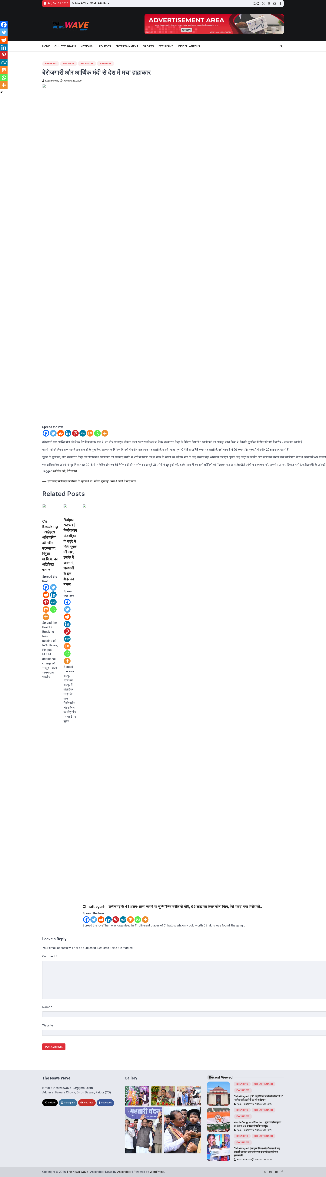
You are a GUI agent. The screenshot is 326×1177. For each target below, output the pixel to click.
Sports (148, 46)
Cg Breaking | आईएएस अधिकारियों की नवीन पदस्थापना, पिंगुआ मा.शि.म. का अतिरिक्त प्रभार (50, 545)
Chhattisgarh (65, 46)
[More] (104, 433)
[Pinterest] (75, 433)
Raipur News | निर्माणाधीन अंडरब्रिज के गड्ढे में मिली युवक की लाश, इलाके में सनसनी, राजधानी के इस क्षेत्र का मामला (70, 552)
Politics (105, 46)
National (87, 46)
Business (68, 63)
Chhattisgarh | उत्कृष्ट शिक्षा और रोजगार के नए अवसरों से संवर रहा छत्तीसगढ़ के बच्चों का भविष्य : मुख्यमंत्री (257, 1152)
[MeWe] (82, 433)
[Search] (281, 46)
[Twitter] (53, 433)
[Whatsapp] (97, 433)
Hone (46, 46)
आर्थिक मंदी (59, 471)
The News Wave (77, 1172)
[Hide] (1, 92)
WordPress (157, 1172)
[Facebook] (46, 433)
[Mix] (90, 433)
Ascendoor (124, 1172)
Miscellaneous (189, 46)
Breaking (51, 63)
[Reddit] (60, 433)
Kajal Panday (52, 80)
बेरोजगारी (72, 471)
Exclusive (165, 46)
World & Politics (99, 3)
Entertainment (127, 46)
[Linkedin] (68, 433)
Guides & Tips (80, 3)
